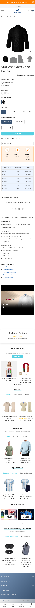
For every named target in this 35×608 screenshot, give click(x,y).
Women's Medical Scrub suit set (9, 417)
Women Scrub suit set (25, 416)
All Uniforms (7, 267)
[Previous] (2, 217)
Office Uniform (8, 278)
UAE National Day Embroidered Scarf (26, 379)
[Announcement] (16, 2)
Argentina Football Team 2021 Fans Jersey (9, 496)
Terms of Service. (27, 601)
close (33, 2)
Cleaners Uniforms (9, 275)
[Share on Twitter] (16, 209)
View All (17, 356)
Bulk (16, 217)
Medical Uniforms (8, 270)
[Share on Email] (19, 209)
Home (3, 17)
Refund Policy (19, 601)
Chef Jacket (9, 83)
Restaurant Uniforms (9, 272)
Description (9, 217)
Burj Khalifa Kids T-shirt (9, 378)
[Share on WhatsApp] (23, 209)
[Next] (32, 217)
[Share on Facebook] (12, 209)
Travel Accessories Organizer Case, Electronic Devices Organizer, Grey (26, 561)
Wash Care (23, 217)
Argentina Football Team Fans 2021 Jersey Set (25, 496)
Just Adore (10, 80)
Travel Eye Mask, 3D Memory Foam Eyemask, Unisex (9, 560)
